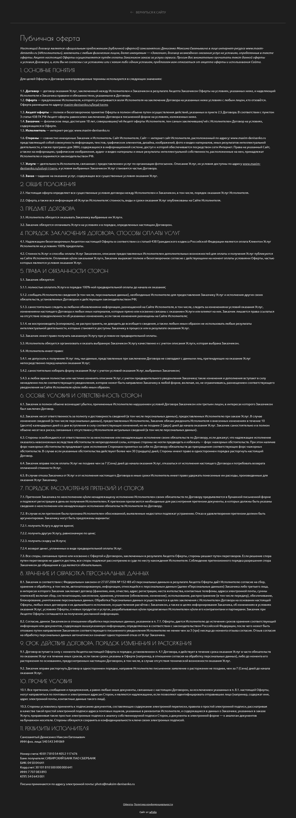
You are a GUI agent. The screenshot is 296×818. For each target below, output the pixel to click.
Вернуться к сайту (150, 12)
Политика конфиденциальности (153, 804)
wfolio (153, 812)
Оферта (128, 804)
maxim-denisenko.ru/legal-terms (86, 104)
